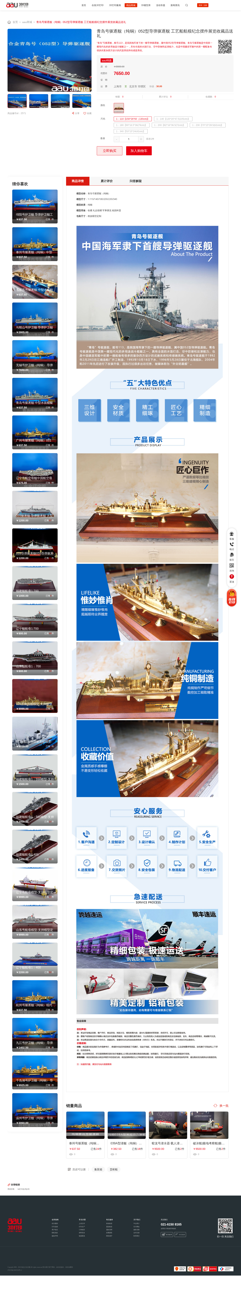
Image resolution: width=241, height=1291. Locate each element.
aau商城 (27, 22)
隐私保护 (109, 1236)
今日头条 (182, 1234)
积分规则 (55, 1223)
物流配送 (82, 1236)
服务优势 (136, 1230)
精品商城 (130, 5)
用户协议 (55, 1230)
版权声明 (55, 1236)
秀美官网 (11, 1189)
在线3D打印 (98, 5)
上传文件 (82, 1223)
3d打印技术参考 (24, 1189)
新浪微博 (169, 1234)
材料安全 (82, 1233)
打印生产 (82, 1227)
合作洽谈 (136, 1233)
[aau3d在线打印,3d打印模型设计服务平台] (15, 1225)
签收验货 (109, 1223)
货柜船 (114, 1169)
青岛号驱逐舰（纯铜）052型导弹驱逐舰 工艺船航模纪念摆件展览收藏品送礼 (81, 22)
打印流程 (55, 1227)
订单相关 (82, 1230)
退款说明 (109, 1230)
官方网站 (136, 1227)
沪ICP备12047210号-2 (15, 1270)
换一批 (224, 1105)
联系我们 (136, 1236)
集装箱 (98, 1169)
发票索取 (109, 1233)
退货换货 (109, 1227)
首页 (84, 5)
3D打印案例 (115, 5)
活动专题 (160, 5)
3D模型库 (146, 5)
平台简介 (136, 1223)
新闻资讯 (175, 5)
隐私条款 (55, 1233)
